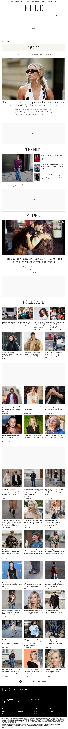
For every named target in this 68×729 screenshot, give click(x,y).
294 (33, 681)
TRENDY (18, 54)
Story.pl (51, 713)
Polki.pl (35, 708)
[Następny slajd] (64, 314)
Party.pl (3, 708)
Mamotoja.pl (20, 708)
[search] (56, 15)
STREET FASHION (25, 54)
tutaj (12, 727)
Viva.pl (51, 708)
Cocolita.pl (4, 713)
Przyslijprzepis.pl (37, 713)
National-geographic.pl (22, 713)
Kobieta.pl (36, 711)
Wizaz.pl (51, 711)
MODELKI (42, 54)
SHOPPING (48, 54)
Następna (44, 681)
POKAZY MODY (34, 54)
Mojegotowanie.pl (21, 711)
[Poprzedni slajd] (3, 314)
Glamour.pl (4, 711)
